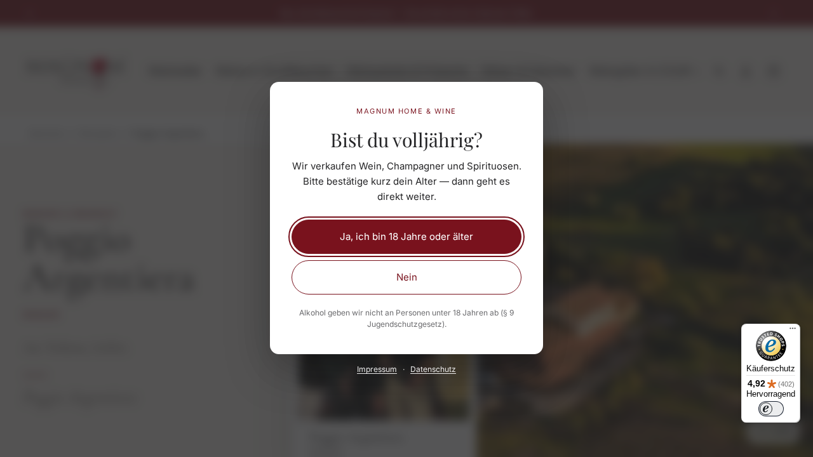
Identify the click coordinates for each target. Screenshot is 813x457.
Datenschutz (433, 369)
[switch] (771, 408)
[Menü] (792, 331)
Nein (406, 277)
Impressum (377, 369)
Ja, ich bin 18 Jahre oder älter (406, 236)
